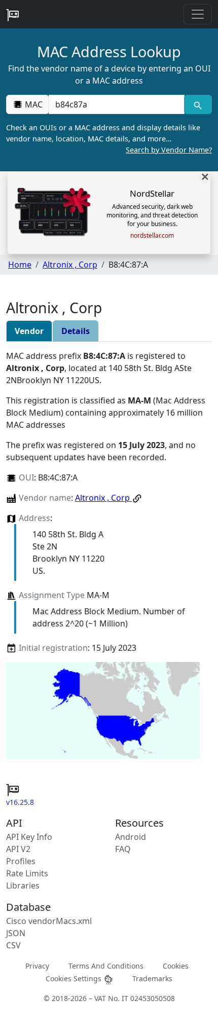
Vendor (29, 331)
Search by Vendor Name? (169, 150)
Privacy (37, 966)
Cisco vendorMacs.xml (49, 921)
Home (19, 264)
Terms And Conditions (105, 966)
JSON (15, 933)
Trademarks (152, 978)
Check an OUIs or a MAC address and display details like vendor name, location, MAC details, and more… (109, 138)
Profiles (20, 861)
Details (75, 331)
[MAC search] (198, 104)
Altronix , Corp (70, 264)
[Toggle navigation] (198, 14)
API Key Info (29, 836)
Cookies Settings (74, 978)
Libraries (23, 885)
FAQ (123, 849)
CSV (13, 945)
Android (130, 836)
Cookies (176, 966)
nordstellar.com (152, 236)
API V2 (18, 849)
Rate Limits (27, 873)
